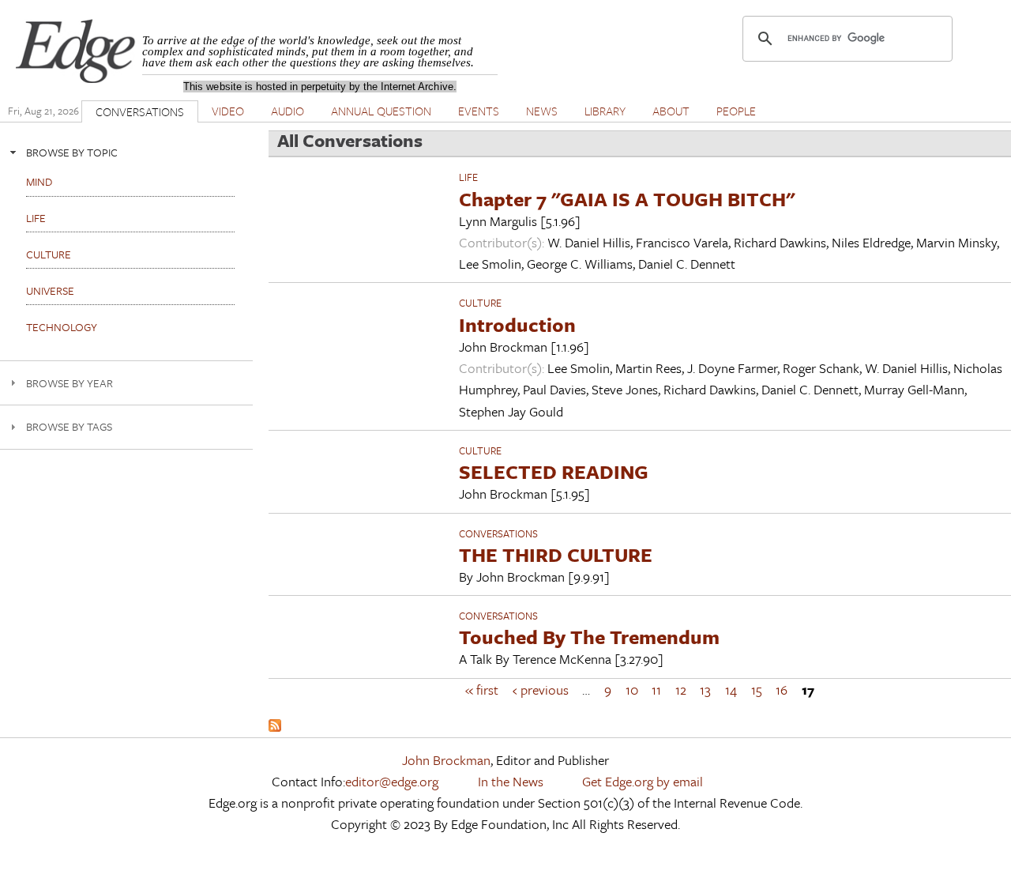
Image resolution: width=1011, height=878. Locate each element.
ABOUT (671, 110)
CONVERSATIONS (140, 111)
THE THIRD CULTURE (555, 554)
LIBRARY (605, 110)
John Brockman (446, 760)
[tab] (126, 152)
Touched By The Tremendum (589, 636)
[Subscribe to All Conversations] (275, 727)
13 (705, 689)
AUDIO (287, 110)
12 (680, 689)
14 (731, 689)
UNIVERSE (50, 290)
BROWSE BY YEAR (69, 383)
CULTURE (480, 303)
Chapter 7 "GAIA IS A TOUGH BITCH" (627, 199)
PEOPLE (736, 110)
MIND (39, 181)
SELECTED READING (553, 471)
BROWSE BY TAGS (69, 426)
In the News (510, 781)
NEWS (542, 110)
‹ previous (541, 689)
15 (756, 689)
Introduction (517, 324)
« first (481, 689)
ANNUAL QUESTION (381, 110)
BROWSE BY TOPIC (72, 152)
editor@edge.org (391, 781)
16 (781, 689)
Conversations (498, 533)
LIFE (468, 177)
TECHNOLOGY (61, 326)
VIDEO (228, 110)
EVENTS (478, 110)
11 (656, 689)
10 (632, 689)
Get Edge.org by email (642, 781)
